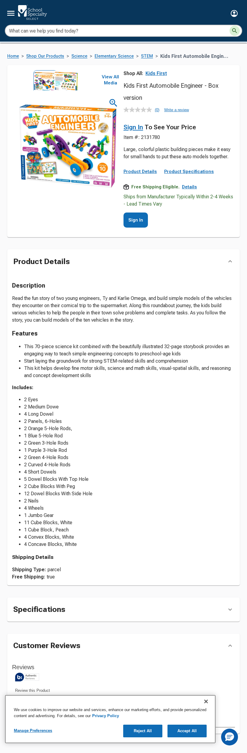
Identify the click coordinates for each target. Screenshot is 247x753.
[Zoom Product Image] (113, 103)
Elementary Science (114, 56)
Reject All (143, 731)
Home (13, 56)
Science (79, 56)
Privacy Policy (105, 716)
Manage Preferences (33, 730)
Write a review (176, 110)
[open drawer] (11, 13)
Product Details (140, 171)
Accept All (187, 731)
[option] (43, 80)
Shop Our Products (45, 56)
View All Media (110, 80)
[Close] (206, 701)
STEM (147, 56)
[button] (234, 13)
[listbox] (53, 80)
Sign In (133, 127)
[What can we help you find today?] (235, 31)
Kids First (156, 73)
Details (189, 187)
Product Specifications (189, 171)
